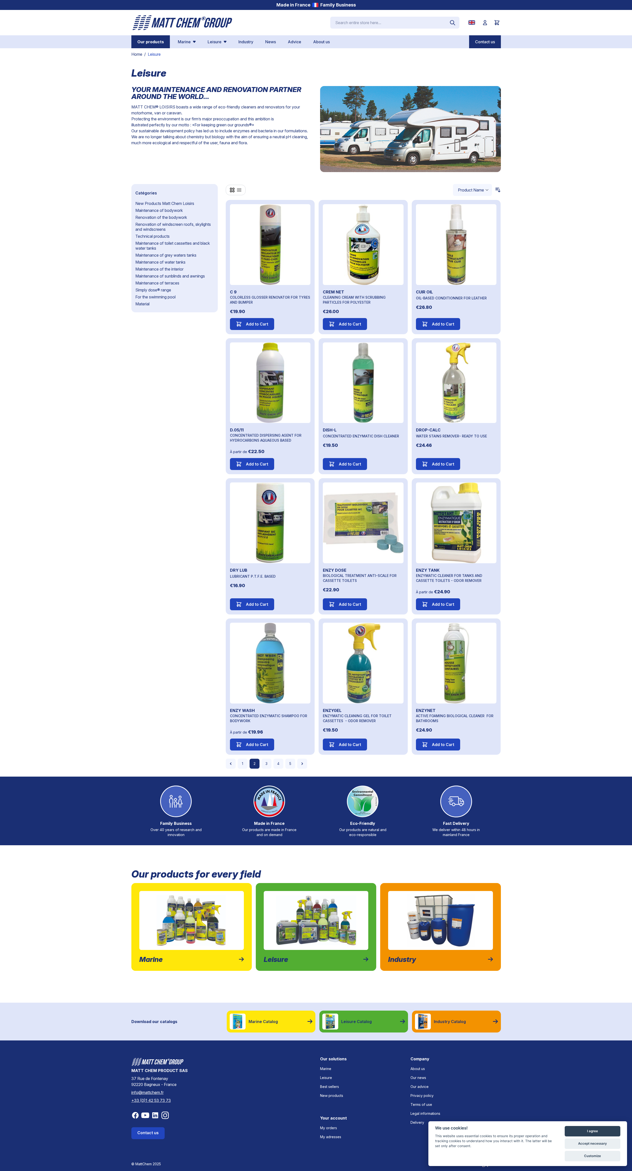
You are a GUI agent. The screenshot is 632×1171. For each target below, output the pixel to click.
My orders (328, 1128)
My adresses (330, 1137)
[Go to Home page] (182, 22)
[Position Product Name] (472, 190)
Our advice (419, 1086)
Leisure (326, 1078)
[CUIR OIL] (456, 244)
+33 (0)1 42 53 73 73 (151, 1100)
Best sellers (329, 1086)
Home (136, 54)
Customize (592, 1156)
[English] (472, 22)
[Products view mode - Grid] (232, 190)
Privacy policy (422, 1095)
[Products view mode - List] (239, 190)
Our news (418, 1078)
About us (417, 1069)
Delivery (417, 1122)
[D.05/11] (270, 382)
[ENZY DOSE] (363, 522)
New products (331, 1095)
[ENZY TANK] (456, 522)
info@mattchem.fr (147, 1092)
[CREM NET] (363, 244)
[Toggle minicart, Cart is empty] (497, 23)
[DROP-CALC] (456, 382)
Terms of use (421, 1104)
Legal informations (425, 1113)
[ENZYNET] (456, 663)
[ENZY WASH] (270, 663)
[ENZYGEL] (363, 663)
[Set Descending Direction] (496, 190)
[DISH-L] (363, 382)
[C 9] (270, 244)
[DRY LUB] (270, 522)
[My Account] (485, 23)
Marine (325, 1069)
